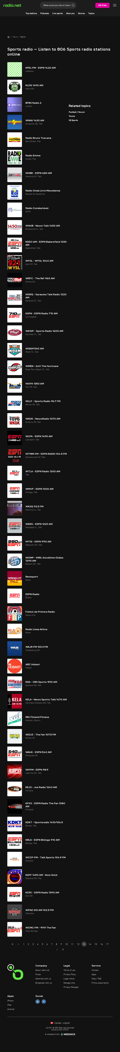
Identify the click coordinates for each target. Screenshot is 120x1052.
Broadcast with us (43, 983)
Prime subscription (100, 983)
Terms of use (69, 970)
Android (10, 1009)
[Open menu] (114, 5)
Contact (95, 970)
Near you (70, 13)
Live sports (57, 13)
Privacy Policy (70, 974)
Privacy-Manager (71, 987)
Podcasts (44, 13)
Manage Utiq (69, 983)
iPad (9, 1005)
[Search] (73, 5)
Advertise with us (43, 979)
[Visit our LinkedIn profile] (37, 1001)
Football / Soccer (77, 112)
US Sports (73, 120)
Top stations (31, 13)
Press (38, 974)
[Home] (8, 37)
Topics (91, 13)
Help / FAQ (96, 979)
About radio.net (42, 970)
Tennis (72, 116)
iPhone (10, 1001)
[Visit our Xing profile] (44, 1001)
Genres (81, 13)
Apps (94, 974)
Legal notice (69, 979)
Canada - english (62, 1023)
